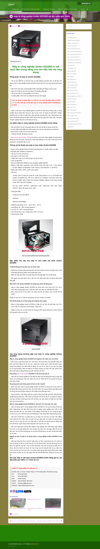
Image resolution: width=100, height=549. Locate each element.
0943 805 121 (86, 3)
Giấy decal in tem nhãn (73, 62)
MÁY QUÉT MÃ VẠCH (49, 9)
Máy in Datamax (71, 85)
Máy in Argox (70, 71)
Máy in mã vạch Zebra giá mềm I (30, 9)
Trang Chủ (15, 9)
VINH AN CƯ (34, 544)
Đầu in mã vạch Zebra (72, 60)
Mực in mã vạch (71, 121)
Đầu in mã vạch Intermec (73, 54)
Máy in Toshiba (71, 104)
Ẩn (20, 61)
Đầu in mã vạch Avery (72, 48)
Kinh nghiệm (70, 68)
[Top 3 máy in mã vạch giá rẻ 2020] (18, 503)
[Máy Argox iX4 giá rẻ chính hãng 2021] (53, 503)
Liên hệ (82, 9)
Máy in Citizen (70, 82)
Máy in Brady (70, 79)
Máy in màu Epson (72, 93)
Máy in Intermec (71, 90)
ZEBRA (11, 4)
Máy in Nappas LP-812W (73, 96)
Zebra (68, 127)
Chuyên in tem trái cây (72, 40)
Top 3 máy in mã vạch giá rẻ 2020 (18, 508)
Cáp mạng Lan (70, 37)
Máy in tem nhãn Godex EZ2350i (21, 137)
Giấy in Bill (69, 65)
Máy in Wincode (71, 110)
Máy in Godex (15, 514)
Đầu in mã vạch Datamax (73, 51)
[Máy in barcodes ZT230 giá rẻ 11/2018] (35, 503)
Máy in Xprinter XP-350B (73, 113)
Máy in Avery (70, 73)
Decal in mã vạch (71, 43)
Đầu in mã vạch (71, 46)
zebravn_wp (23, 26)
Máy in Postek (70, 99)
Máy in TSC (70, 107)
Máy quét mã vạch (71, 118)
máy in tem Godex (22, 373)
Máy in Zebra (70, 115)
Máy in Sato (70, 101)
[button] (87, 9)
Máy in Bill (69, 76)
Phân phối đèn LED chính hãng (67, 9)
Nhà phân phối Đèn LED (73, 124)
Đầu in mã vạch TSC (72, 57)
